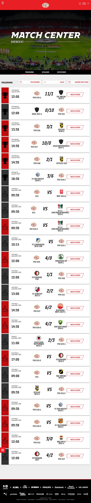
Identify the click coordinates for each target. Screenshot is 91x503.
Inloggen (88, 3)
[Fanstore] (80, 3)
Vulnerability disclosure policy (42, 499)
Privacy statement (53, 499)
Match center (75, 95)
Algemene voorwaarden (21, 499)
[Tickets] (84, 3)
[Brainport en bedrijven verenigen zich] (45, 487)
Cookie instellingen (70, 499)
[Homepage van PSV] (45, 5)
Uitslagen (45, 72)
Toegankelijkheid (31, 499)
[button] (2, 450)
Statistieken (61, 72)
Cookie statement (61, 499)
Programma (29, 72)
